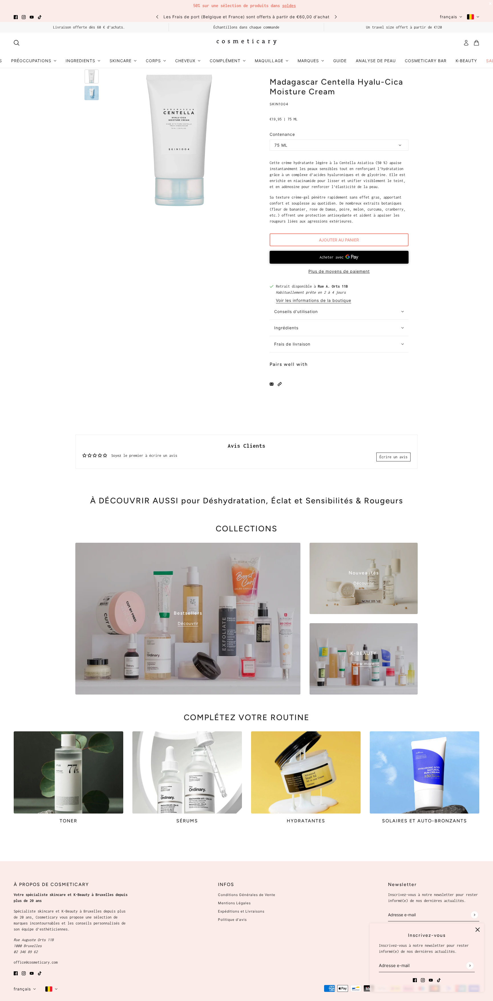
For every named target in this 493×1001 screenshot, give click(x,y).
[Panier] (476, 43)
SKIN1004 (279, 104)
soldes (289, 5)
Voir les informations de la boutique (313, 300)
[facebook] (15, 16)
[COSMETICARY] (246, 43)
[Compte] (466, 43)
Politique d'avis (232, 919)
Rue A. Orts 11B (333, 286)
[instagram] (23, 16)
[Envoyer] (470, 965)
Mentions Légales (234, 903)
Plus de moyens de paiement (339, 271)
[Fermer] (477, 930)
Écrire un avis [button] (393, 457)
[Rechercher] (16, 43)
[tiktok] (39, 16)
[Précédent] (157, 16)
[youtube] (31, 16)
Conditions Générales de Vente (246, 895)
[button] (279, 383)
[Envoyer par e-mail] (271, 383)
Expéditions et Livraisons (241, 911)
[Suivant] (336, 16)
